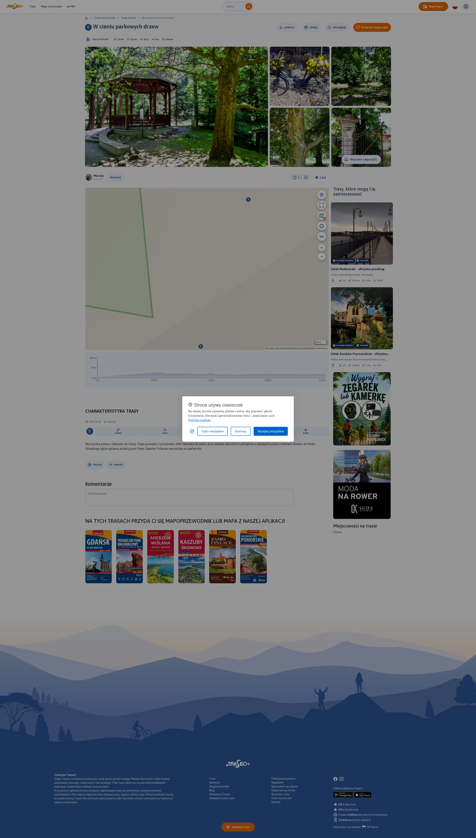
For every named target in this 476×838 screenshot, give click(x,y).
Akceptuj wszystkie (271, 431)
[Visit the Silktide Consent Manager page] (192, 431)
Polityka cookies (199, 420)
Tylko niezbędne (212, 431)
